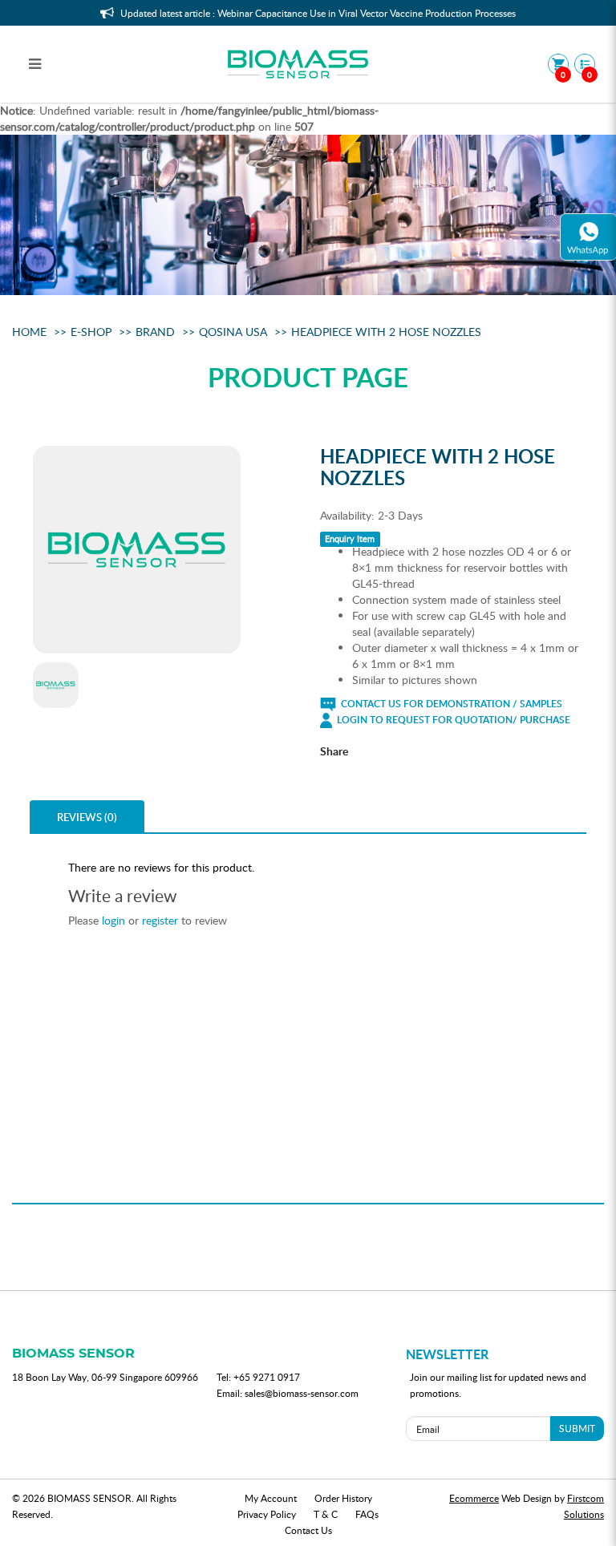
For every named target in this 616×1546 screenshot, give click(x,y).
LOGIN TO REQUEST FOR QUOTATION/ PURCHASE (452, 719)
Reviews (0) (87, 817)
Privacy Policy (266, 1514)
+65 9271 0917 (266, 1376)
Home (29, 331)
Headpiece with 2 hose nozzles (386, 331)
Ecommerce (474, 1497)
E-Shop (91, 331)
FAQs (367, 1514)
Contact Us (308, 1530)
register (160, 920)
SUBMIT (577, 1428)
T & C (326, 1514)
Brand (155, 331)
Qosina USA (233, 331)
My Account (271, 1497)
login (113, 920)
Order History (343, 1497)
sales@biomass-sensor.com (302, 1392)
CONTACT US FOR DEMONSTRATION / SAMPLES (450, 703)
